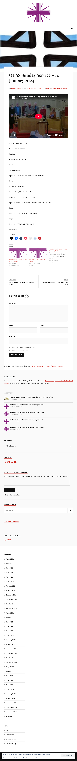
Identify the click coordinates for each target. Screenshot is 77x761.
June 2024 (9, 676)
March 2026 (10, 581)
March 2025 (10, 635)
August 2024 (10, 667)
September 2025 (11, 608)
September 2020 (11, 712)
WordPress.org (11, 743)
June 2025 (9, 622)
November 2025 (11, 599)
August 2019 (10, 716)
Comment (13, 303)
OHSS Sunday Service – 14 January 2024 (34, 77)
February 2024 (11, 694)
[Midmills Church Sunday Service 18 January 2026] (59, 255)
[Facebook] (8, 462)
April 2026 (9, 577)
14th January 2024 (34, 88)
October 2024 (10, 658)
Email (42, 325)
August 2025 (10, 613)
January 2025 (10, 644)
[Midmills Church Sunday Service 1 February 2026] (18, 253)
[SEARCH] (70, 510)
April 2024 (9, 685)
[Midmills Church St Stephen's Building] (38, 12)
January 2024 (10, 698)
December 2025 (11, 595)
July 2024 (9, 671)
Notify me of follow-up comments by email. (23, 347)
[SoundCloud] (11, 462)
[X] (5, 462)
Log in (8, 730)
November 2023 (11, 707)
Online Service (56, 88)
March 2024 (10, 689)
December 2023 (11, 703)
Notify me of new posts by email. (20, 350)
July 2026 (9, 563)
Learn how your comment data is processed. (48, 366)
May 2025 (9, 626)
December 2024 (11, 649)
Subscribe (9, 489)
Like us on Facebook (11, 522)
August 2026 (10, 559)
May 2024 (9, 680)
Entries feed (10, 735)
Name (11, 325)
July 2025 (9, 617)
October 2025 (10, 604)
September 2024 (11, 662)
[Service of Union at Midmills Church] (38, 253)
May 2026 (9, 572)
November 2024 (11, 653)
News (48, 88)
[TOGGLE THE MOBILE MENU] (5, 28)
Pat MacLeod (16, 88)
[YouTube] (15, 462)
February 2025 (11, 640)
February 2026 (11, 586)
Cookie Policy (36, 758)
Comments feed (11, 739)
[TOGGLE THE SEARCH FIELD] (71, 28)
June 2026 (9, 568)
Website (12, 336)
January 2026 (10, 590)
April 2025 (9, 631)
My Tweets (7, 539)
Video (65, 88)
